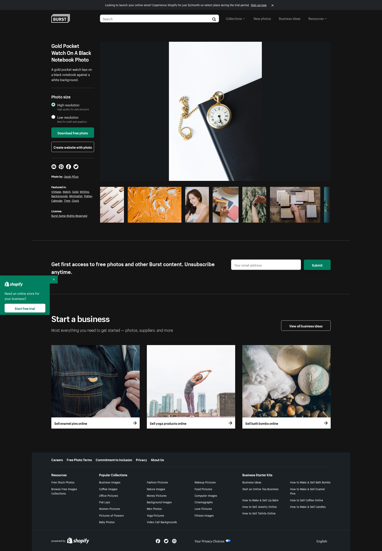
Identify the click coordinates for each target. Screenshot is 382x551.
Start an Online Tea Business (260, 489)
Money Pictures (157, 495)
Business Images (109, 482)
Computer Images (206, 495)
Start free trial (25, 308)
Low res (113, 218)
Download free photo (72, 132)
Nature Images (156, 489)
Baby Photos (107, 522)
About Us (157, 459)
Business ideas (289, 18)
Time (67, 200)
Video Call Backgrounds (162, 522)
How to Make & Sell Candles (308, 506)
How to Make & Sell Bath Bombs (310, 482)
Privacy (141, 459)
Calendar (56, 200)
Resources (316, 18)
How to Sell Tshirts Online (259, 513)
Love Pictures (203, 508)
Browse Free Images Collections (64, 491)
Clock (75, 200)
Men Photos (154, 508)
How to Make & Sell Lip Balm (260, 500)
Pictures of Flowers (111, 515)
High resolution (68, 105)
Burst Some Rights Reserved (69, 215)
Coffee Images (108, 489)
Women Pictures (109, 508)
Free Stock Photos (62, 482)
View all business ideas (306, 325)
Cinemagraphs (204, 502)
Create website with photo (73, 146)
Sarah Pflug (71, 176)
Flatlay (88, 196)
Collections (234, 18)
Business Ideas (251, 482)
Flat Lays (104, 502)
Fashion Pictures (157, 482)
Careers (57, 459)
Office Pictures (108, 495)
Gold (75, 191)
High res (154, 218)
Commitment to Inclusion (114, 459)
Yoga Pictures (155, 515)
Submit (317, 264)
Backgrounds (59, 196)
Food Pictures (203, 489)
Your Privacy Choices (209, 540)
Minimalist (75, 196)
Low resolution (67, 117)
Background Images (159, 502)
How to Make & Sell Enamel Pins (307, 491)
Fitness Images (204, 515)
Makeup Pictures (205, 482)
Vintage (56, 191)
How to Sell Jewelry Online (259, 506)
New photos (262, 18)
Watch (67, 191)
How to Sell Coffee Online (306, 500)
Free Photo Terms (79, 459)
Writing (84, 191)
